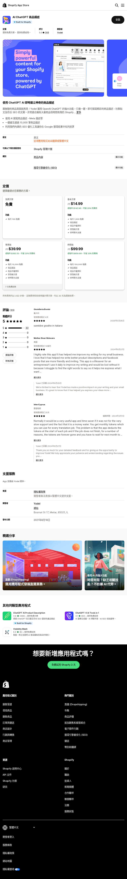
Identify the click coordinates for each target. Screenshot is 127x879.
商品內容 (38, 157)
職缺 (66, 774)
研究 (5, 786)
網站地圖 (7, 861)
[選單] (122, 5)
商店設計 (7, 728)
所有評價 (9, 361)
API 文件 (7, 774)
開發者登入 (8, 836)
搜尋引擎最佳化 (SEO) (45, 167)
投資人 (67, 780)
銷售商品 (7, 716)
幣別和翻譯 (70, 747)
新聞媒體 (69, 786)
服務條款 (7, 845)
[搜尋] (116, 5)
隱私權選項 (8, 869)
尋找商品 (7, 710)
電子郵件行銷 (71, 728)
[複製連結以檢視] (52, 309)
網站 (36, 508)
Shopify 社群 (10, 780)
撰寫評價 (9, 355)
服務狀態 (69, 811)
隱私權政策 (39, 491)
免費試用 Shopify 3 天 (64, 664)
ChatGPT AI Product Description (29, 613)
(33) (47, 32)
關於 (66, 768)
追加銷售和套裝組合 (74, 722)
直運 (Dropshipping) (75, 704)
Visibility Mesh (20, 629)
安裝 (118, 19)
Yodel (60, 32)
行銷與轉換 (8, 734)
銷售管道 (7, 704)
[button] (32, 618)
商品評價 (69, 716)
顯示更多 (37, 377)
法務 (66, 805)
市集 (66, 710)
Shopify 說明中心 (12, 768)
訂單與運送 (8, 722)
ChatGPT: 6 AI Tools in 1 (87, 613)
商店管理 (7, 741)
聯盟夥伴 (69, 799)
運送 (66, 741)
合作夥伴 (69, 793)
